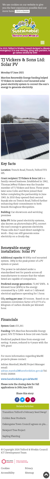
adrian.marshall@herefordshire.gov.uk (22, 371)
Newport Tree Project (13, 430)
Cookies (5, 468)
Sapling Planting (11, 436)
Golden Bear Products (14, 418)
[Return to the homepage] (25, 27)
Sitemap (29, 473)
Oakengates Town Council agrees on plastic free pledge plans (25, 424)
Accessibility (7, 473)
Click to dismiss (22, 11)
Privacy (29, 468)
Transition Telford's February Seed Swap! (24, 412)
